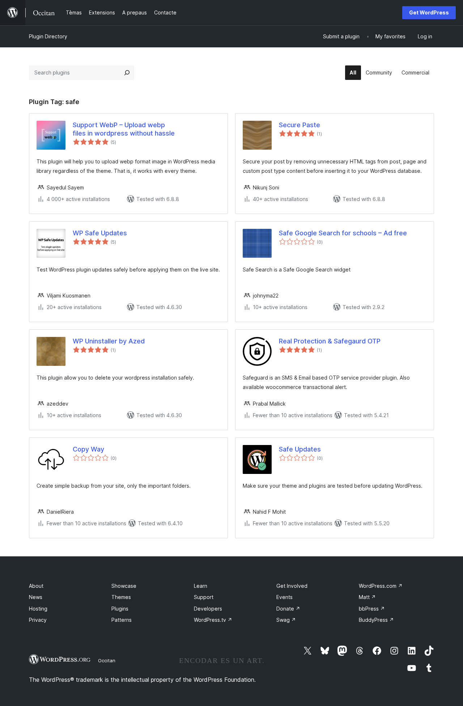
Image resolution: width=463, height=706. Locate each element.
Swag (286, 620)
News (35, 597)
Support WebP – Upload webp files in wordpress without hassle (124, 129)
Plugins (119, 609)
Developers (208, 609)
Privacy (38, 620)
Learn (200, 586)
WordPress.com (381, 586)
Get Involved (291, 586)
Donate (288, 609)
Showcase (123, 586)
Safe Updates (300, 449)
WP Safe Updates (100, 233)
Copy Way (88, 449)
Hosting (38, 609)
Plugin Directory (48, 36)
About (36, 586)
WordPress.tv (213, 620)
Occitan (106, 660)
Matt (367, 597)
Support (203, 597)
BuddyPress (376, 620)
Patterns (121, 620)
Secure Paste (299, 125)
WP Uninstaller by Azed (109, 341)
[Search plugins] (127, 72)
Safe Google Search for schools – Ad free (343, 233)
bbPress (372, 609)
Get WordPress (429, 12)
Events (284, 597)
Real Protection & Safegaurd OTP (330, 341)
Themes (121, 597)
